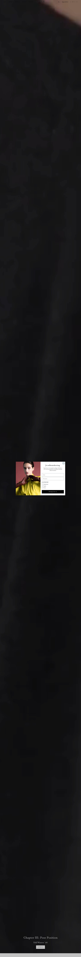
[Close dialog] (63, 463)
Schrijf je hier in (53, 491)
